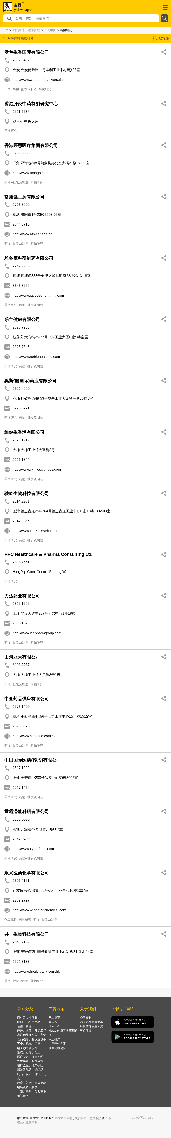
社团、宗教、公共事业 (31, 1091)
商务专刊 (54, 1022)
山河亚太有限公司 (22, 657)
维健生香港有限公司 (24, 432)
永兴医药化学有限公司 (26, 872)
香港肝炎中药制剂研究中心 (31, 103)
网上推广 (54, 1039)
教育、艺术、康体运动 (31, 1083)
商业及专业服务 (27, 1017)
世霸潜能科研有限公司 (26, 811)
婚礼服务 (23, 1095)
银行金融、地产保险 (30, 1065)
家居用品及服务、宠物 (31, 1035)
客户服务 (86, 1030)
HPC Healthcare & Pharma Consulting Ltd (48, 554)
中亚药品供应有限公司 (26, 698)
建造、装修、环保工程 (31, 1030)
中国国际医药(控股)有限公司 (32, 760)
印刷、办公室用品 (28, 1022)
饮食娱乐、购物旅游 (30, 1061)
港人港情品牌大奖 (91, 1022)
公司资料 (86, 1017)
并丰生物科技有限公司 (26, 934)
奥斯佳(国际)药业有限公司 (30, 380)
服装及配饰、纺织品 (30, 1069)
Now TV (54, 1026)
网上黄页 (54, 1017)
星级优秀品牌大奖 (91, 1026)
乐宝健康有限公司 (22, 319)
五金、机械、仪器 (28, 1043)
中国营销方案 (57, 1043)
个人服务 (50, 30)
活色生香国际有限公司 (26, 52)
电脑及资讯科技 (27, 1087)
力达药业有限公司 (22, 595)
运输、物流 (24, 1026)
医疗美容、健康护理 (26, 30)
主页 (5, 30)
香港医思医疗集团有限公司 (31, 145)
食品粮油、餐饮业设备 (31, 1039)
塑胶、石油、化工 (28, 1052)
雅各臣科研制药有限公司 (28, 258)
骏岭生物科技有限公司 (26, 493)
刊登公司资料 (57, 1048)
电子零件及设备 (27, 1048)
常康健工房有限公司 (24, 196)
